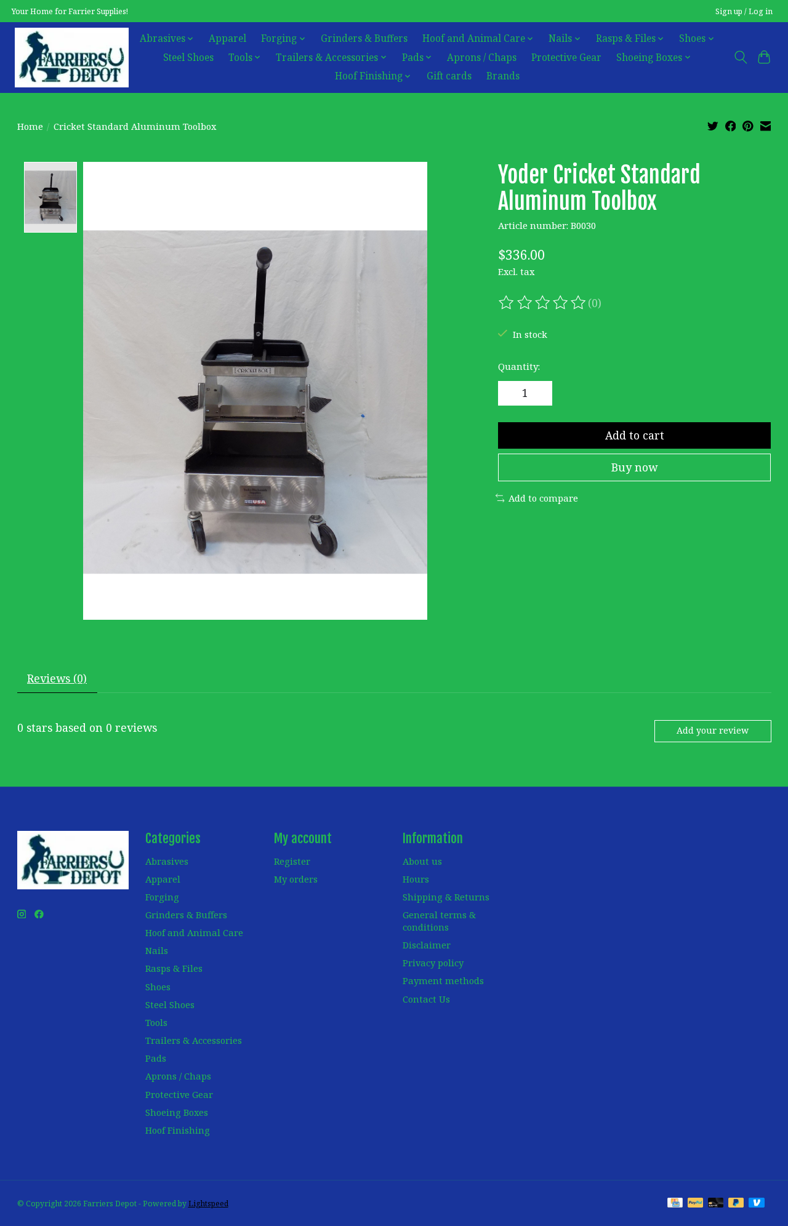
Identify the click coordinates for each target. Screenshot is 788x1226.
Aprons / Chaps (482, 57)
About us (422, 861)
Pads (155, 1058)
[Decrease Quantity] (512, 393)
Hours (416, 879)
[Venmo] (757, 1204)
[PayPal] (696, 1204)
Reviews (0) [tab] (57, 678)
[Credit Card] (675, 1204)
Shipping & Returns (446, 897)
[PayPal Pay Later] (736, 1204)
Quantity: (519, 366)
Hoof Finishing (177, 1130)
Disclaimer (427, 945)
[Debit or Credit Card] (716, 1204)
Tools (156, 1022)
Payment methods (443, 980)
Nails (156, 950)
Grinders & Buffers (364, 38)
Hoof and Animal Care (194, 932)
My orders (296, 879)
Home (30, 126)
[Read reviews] (543, 303)
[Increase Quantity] (538, 393)
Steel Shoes (188, 57)
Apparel (227, 38)
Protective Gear (566, 57)
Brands (503, 76)
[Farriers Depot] (72, 57)
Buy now (634, 467)
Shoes (158, 986)
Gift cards (449, 76)
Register (292, 861)
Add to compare (543, 498)
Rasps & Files (174, 968)
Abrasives (166, 861)
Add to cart (634, 435)
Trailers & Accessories (193, 1040)
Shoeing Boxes (176, 1112)
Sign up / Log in (744, 11)
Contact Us (426, 999)
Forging (162, 897)
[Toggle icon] (740, 57)
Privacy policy (433, 962)
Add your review (713, 730)
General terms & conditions (439, 920)
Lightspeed (208, 1203)
